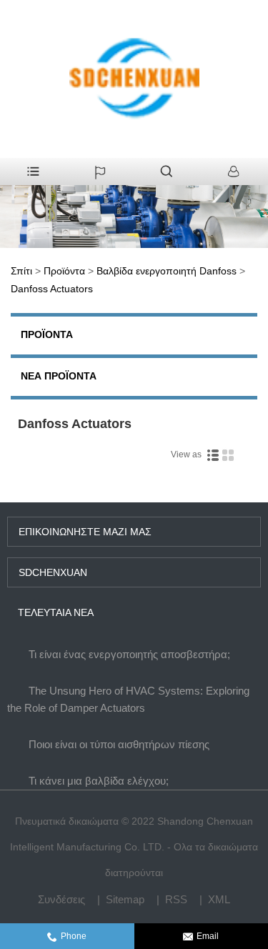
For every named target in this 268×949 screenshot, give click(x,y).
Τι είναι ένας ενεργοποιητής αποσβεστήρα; (129, 654)
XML (219, 899)
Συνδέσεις (61, 899)
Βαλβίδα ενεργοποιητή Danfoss (166, 271)
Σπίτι (21, 271)
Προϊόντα (64, 271)
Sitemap (125, 899)
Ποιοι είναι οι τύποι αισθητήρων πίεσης (119, 744)
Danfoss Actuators (52, 288)
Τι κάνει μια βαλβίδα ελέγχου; (99, 781)
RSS (176, 899)
